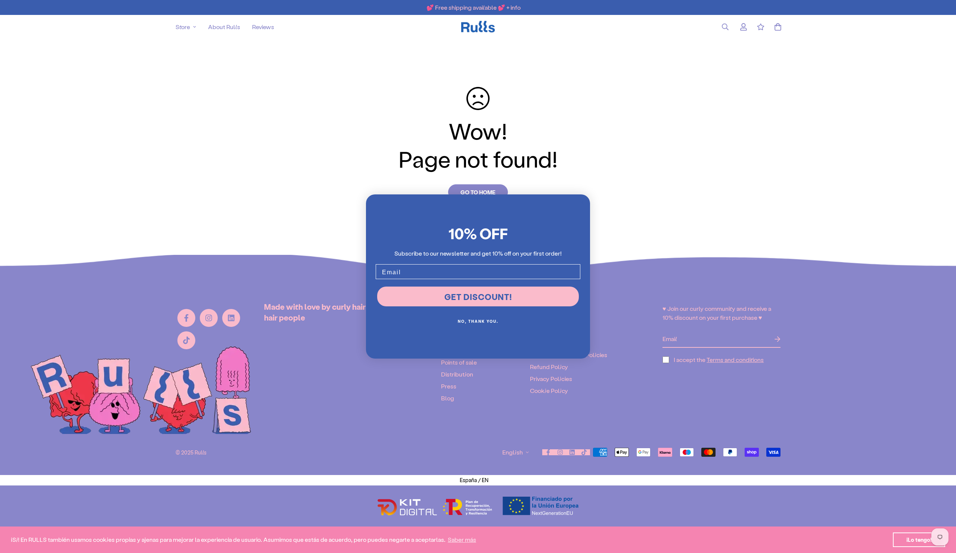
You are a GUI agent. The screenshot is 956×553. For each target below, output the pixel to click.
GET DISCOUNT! (478, 297)
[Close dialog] (581, 202)
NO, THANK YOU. (478, 321)
